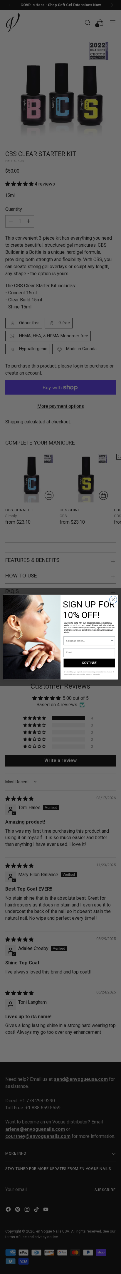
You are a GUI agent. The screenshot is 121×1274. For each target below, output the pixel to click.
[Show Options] (112, 640)
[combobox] (88, 640)
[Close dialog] (113, 599)
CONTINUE (89, 662)
